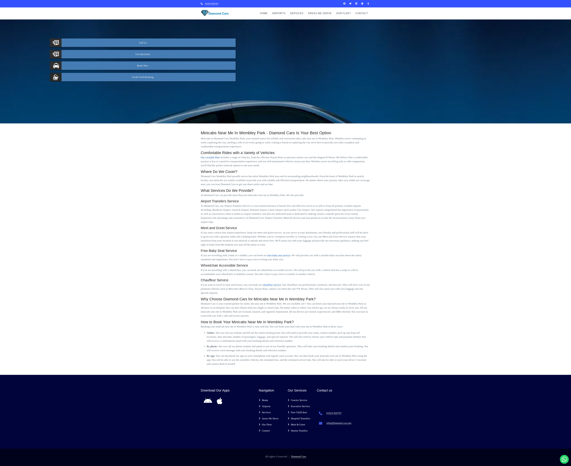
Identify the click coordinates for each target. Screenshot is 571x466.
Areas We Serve (320, 13)
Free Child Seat (299, 412)
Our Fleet (343, 13)
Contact (361, 13)
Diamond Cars (298, 456)
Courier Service (299, 400)
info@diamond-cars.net (338, 423)
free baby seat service (279, 255)
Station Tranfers (299, 430)
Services (296, 13)
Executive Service (300, 406)
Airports (279, 13)
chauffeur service (272, 284)
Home (264, 13)
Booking (143, 77)
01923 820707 (212, 4)
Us (143, 42)
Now (142, 65)
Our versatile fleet (210, 157)
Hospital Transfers (300, 418)
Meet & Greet (298, 424)
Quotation (142, 54)
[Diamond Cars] (344, 3)
